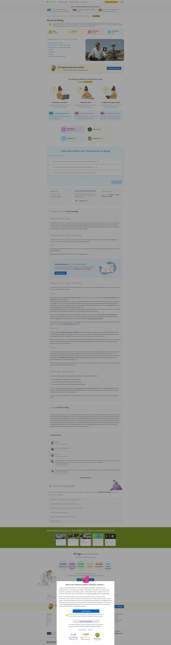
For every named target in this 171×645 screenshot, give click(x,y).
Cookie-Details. (106, 593)
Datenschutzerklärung (92, 593)
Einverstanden (86, 611)
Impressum (90, 629)
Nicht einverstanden (86, 621)
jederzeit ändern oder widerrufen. (71, 604)
